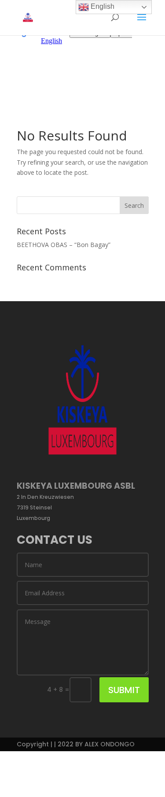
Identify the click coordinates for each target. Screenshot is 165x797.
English (101, 6)
